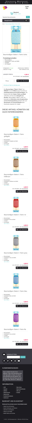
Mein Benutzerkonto (11, 1)
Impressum (6, 397)
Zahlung (5, 390)
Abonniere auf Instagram (8, 409)
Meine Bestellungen (20, 388)
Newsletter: (12, 354)
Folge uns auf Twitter (7, 411)
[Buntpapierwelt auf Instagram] (15, 359)
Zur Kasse (18, 2)
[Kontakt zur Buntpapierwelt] (11, 359)
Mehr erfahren (6, 145)
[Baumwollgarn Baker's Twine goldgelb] (16, 124)
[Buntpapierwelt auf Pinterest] (8, 359)
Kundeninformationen (8, 396)
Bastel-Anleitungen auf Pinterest (10, 408)
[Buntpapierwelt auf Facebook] (4, 359)
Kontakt (18, 392)
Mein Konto (19, 387)
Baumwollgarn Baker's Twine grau (15, 253)
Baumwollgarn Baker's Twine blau (15, 291)
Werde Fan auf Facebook (8, 406)
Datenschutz (6, 394)
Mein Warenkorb (10, 2)
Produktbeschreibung (12, 85)
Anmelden (26, 2)
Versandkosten (26, 76)
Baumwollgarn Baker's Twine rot (15, 215)
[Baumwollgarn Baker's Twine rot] (16, 204)
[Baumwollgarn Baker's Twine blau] (16, 281)
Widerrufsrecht (6, 392)
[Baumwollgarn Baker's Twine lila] (16, 319)
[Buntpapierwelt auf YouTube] (19, 359)
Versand (5, 388)
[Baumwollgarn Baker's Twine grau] (16, 242)
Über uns (18, 390)
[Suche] (28, 17)
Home (3, 23)
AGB (4, 387)
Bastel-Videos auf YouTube (9, 413)
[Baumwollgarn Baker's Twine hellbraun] (16, 164)
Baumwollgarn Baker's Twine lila (15, 329)
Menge (7, 80)
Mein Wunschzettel (23, 1)
